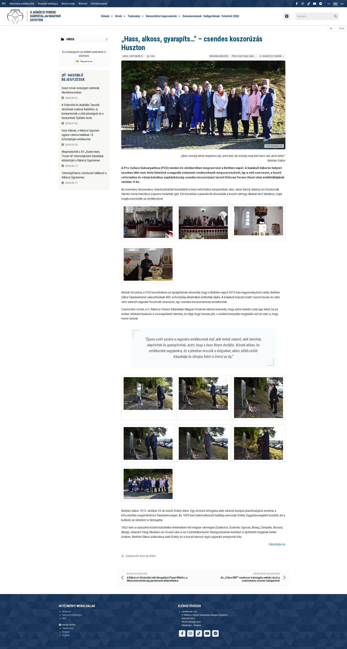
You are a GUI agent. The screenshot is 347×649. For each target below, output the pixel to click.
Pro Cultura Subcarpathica (245, 56)
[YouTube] (314, 3)
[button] (148, 222)
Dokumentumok (192, 16)
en (342, 4)
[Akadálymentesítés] (286, 16)
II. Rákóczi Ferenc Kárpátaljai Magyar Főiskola (272, 56)
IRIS (4, 3)
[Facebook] (296, 3)
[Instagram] (302, 3)
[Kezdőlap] (332, 28)
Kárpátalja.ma (277, 544)
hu (335, 4)
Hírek (118, 16)
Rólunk (105, 16)
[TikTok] (308, 3)
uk (328, 4)
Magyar (66, 632)
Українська (68, 628)
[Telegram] (320, 3)
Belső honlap (68, 3)
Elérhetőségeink (99, 3)
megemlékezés (219, 56)
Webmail (82, 3)
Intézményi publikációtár (21, 3)
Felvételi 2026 (230, 16)
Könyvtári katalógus (48, 3)
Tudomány (134, 16)
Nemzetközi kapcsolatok (161, 16)
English (66, 635)
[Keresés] (335, 16)
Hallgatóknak (212, 16)
